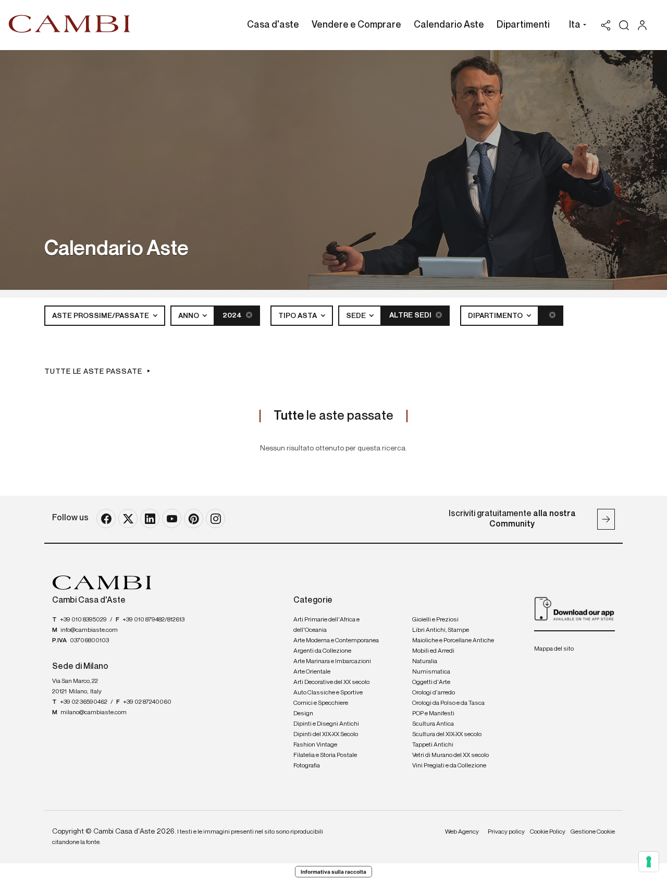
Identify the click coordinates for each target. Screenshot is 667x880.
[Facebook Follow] (106, 518)
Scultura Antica (433, 724)
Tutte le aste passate (93, 371)
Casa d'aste (273, 25)
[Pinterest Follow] (193, 518)
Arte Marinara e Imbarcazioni (332, 661)
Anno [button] (189, 316)
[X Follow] (128, 518)
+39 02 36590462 (83, 702)
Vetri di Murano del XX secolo (450, 755)
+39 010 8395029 (83, 620)
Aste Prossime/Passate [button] (101, 316)
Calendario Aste (449, 25)
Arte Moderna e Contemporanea (336, 641)
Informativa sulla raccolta (333, 872)
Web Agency (462, 832)
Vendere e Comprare (356, 25)
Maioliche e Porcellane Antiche (453, 641)
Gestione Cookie (593, 832)
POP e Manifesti (433, 714)
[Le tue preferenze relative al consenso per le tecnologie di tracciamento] (649, 862)
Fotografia (306, 766)
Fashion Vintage (315, 745)
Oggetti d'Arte (431, 682)
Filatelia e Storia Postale (325, 755)
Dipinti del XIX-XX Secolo (325, 734)
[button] (575, 26)
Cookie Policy (547, 832)
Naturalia (424, 661)
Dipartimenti (523, 25)
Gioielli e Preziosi (435, 620)
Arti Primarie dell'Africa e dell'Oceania (326, 625)
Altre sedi (411, 315)
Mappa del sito (554, 649)
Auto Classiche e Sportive (328, 693)
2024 (233, 315)
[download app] (574, 608)
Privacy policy (506, 832)
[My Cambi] (645, 25)
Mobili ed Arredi (433, 651)
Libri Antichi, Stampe (440, 630)
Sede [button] (356, 316)
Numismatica (431, 672)
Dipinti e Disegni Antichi (326, 724)
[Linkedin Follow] (149, 518)
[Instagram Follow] (215, 518)
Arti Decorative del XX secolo (331, 682)
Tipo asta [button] (298, 316)
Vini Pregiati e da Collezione (449, 766)
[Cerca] (624, 25)
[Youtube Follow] (171, 518)
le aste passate (333, 416)
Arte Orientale (311, 672)
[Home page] (69, 23)
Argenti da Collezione (322, 651)
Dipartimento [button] (496, 316)
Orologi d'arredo (433, 693)
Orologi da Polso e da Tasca (448, 703)
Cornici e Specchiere (320, 703)
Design (303, 714)
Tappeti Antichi (432, 745)
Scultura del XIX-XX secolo (446, 734)
